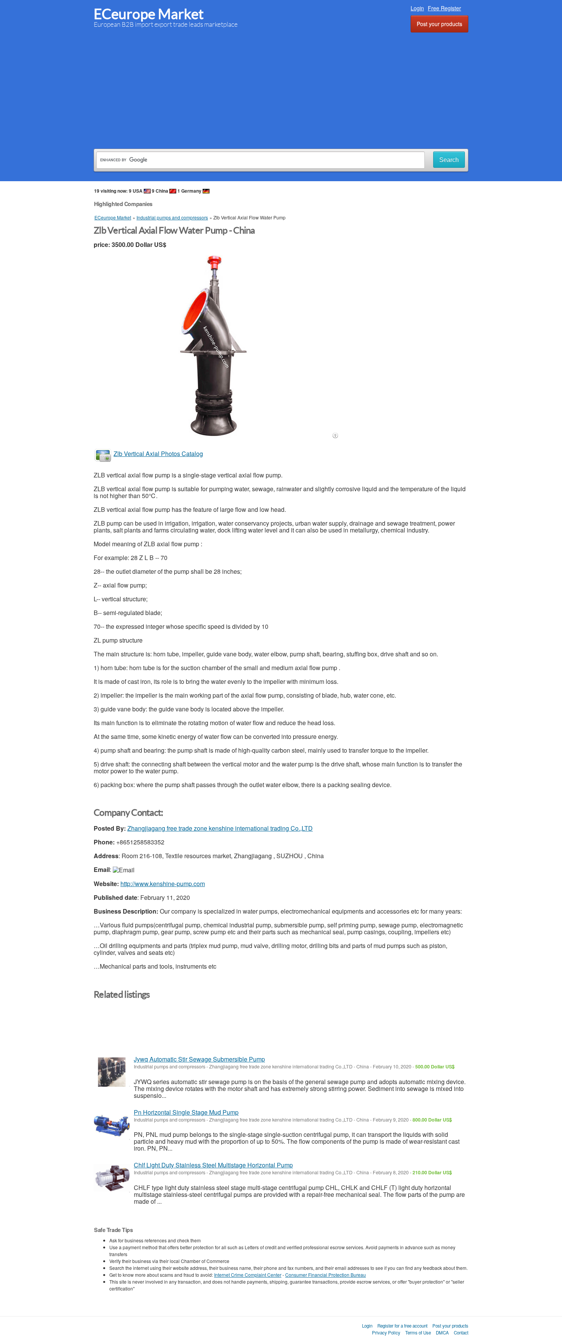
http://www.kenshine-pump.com (162, 883)
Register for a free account (402, 1326)
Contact (461, 1333)
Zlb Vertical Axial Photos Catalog (158, 453)
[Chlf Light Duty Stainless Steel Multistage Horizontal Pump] (112, 1178)
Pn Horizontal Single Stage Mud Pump (186, 1112)
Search (449, 160)
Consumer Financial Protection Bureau (325, 1274)
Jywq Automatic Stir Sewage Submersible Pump (199, 1059)
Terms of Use (418, 1333)
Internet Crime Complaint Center (247, 1274)
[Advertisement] (281, 89)
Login (417, 8)
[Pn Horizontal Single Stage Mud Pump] (112, 1125)
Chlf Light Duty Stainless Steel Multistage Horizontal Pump (213, 1165)
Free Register (444, 8)
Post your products (439, 24)
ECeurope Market (149, 14)
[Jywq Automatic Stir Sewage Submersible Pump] (112, 1072)
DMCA (442, 1333)
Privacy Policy (386, 1333)
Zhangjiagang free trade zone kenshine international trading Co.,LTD (220, 828)
